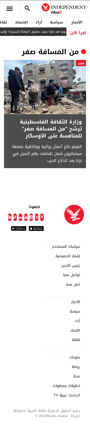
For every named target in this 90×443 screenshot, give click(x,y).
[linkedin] (20, 217)
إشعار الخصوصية (68, 256)
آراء (39, 22)
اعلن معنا (73, 284)
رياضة (76, 367)
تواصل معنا (71, 275)
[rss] (10, 217)
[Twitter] (36, 217)
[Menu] (9, 8)
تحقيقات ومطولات (66, 386)
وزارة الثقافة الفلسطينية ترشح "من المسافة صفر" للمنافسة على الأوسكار (51, 128)
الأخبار (76, 22)
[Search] (27, 8)
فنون (81, 63)
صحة (76, 376)
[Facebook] (42, 217)
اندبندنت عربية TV (67, 395)
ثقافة (76, 340)
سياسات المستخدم (66, 246)
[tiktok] (15, 217)
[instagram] (31, 217)
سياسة (56, 22)
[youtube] (26, 217)
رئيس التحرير (71, 265)
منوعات (74, 357)
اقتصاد (21, 22)
